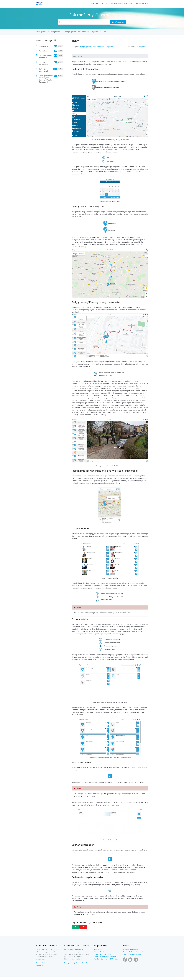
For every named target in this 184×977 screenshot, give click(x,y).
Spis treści (98, 949)
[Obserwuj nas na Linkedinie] (135, 962)
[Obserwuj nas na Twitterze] (130, 962)
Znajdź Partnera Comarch (133, 952)
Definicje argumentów (44, 70)
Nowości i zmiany (99, 4)
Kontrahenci (44, 51)
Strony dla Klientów (102, 952)
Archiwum (141, 4)
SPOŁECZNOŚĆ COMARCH (121, 4)
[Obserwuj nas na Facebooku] (124, 962)
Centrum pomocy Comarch (105, 957)
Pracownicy (43, 46)
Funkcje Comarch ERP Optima (106, 959)
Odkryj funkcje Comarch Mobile (76, 963)
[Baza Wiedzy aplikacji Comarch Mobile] (39, 4)
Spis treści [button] (77, 56)
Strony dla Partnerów (102, 954)
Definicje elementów (43, 63)
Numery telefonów (130, 949)
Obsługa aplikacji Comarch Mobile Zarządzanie (96, 47)
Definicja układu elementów (45, 56)
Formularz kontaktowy (132, 954)
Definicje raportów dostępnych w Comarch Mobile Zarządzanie (46, 79)
